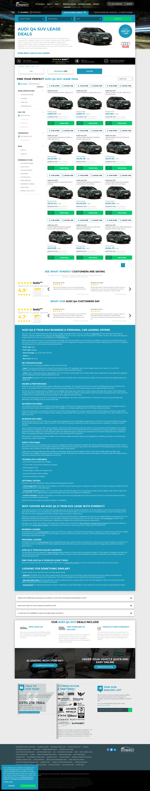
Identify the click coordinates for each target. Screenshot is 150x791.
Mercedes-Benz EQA (31, 580)
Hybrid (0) (24, 127)
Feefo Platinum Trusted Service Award (93, 523)
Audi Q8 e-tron (63, 337)
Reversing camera (27, 184)
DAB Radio (24, 173)
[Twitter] (111, 749)
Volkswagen (95, 334)
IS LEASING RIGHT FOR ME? (45, 665)
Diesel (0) (24, 123)
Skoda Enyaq (60, 336)
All (31, 71)
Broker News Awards (40, 525)
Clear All (40, 86)
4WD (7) (23, 150)
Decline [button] (11, 786)
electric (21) (25, 115)
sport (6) (23, 102)
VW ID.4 (49, 336)
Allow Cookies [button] (28, 786)
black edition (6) (26, 94)
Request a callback (30, 712)
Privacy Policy (105, 705)
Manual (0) (24, 140)
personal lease (44, 542)
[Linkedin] (114, 749)
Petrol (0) (24, 119)
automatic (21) (26, 136)
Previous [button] (47, 289)
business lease (44, 532)
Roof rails (25, 187)
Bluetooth (25, 167)
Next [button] (128, 289)
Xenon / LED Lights (28, 191)
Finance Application (105, 667)
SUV (33, 347)
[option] (71, 288)
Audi (61, 334)
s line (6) (23, 98)
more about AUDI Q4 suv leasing (34, 53)
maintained (108, 518)
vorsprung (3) (25, 106)
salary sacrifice (53, 552)
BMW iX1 (26, 575)
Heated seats (26, 177)
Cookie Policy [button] (8, 782)
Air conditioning (27, 163)
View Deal (64, 123)
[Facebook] (107, 749)
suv (89, 71)
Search (129, 4)
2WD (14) (23, 154)
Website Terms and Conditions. (22, 779)
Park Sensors (26, 180)
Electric (34, 350)
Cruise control (27, 170)
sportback (60, 71)
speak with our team (71, 563)
